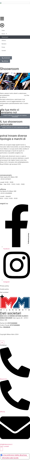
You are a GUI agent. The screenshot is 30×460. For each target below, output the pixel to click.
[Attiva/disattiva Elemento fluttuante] (1, 449)
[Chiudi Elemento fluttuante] (2, 342)
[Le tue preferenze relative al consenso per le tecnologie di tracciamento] (28, 238)
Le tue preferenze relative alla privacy (14, 455)
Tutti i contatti (4, 446)
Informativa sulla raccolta (10, 458)
